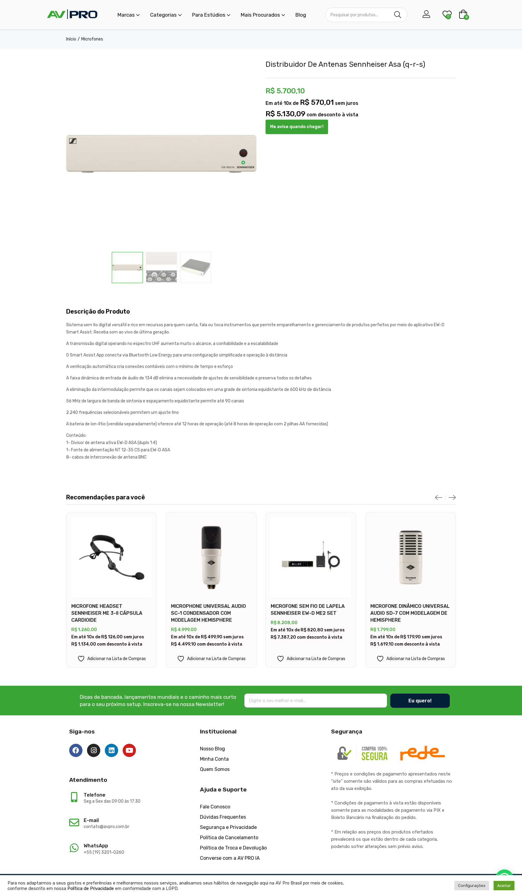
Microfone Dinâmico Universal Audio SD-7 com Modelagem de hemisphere (410, 613)
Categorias (164, 15)
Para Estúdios (209, 15)
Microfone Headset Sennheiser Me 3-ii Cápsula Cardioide (106, 613)
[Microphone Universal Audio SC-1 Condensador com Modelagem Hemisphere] (211, 557)
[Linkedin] (111, 750)
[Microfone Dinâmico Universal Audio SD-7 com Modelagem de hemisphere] (410, 557)
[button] (463, 14)
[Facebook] (75, 750)
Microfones (92, 39)
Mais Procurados (261, 15)
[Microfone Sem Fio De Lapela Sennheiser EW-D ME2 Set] (311, 557)
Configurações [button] (471, 885)
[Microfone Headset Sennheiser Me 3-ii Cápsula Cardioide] (111, 557)
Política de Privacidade (90, 888)
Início (71, 39)
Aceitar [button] (504, 885)
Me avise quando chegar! (297, 126)
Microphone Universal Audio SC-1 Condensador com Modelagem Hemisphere (208, 613)
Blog (300, 15)
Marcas (127, 15)
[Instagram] (93, 750)
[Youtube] (129, 750)
